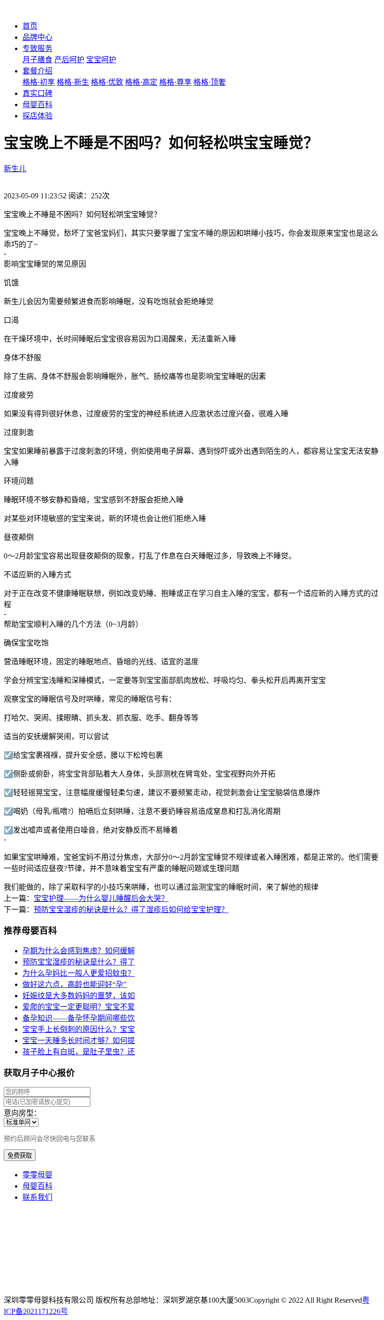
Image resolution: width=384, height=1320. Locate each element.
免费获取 (19, 1155)
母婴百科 (37, 105)
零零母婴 (37, 1175)
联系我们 (37, 1197)
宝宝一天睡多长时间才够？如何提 (78, 1040)
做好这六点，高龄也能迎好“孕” (74, 984)
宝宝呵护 (101, 60)
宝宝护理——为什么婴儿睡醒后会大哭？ (101, 898)
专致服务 (37, 48)
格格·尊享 (175, 82)
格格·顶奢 (209, 82)
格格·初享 (38, 82)
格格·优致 (107, 82)
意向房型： (22, 1113)
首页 (29, 26)
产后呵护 (69, 60)
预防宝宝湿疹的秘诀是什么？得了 (78, 962)
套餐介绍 (37, 71)
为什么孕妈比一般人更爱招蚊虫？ (78, 973)
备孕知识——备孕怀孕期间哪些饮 (78, 1018)
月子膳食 (37, 60)
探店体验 (37, 116)
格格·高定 (141, 82)
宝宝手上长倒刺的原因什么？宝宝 (78, 1029)
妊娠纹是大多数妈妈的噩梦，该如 (78, 996)
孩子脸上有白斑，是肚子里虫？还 (78, 1052)
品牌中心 (37, 37)
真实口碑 (37, 93)
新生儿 (15, 169)
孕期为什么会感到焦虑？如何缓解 (78, 951)
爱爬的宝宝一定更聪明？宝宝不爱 (78, 1007)
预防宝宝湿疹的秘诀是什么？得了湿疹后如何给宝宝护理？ (131, 910)
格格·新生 (73, 82)
